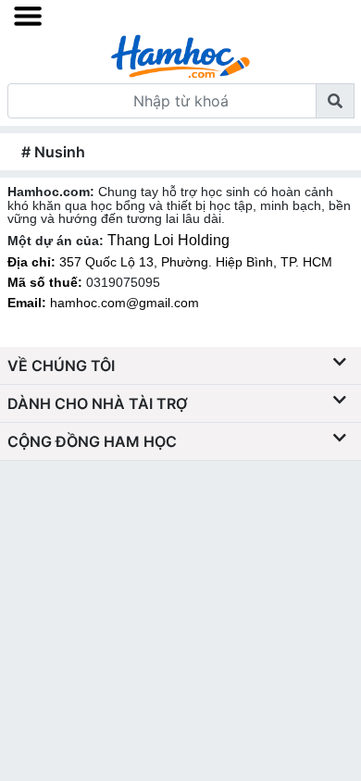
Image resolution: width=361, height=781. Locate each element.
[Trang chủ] (180, 55)
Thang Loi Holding (168, 240)
